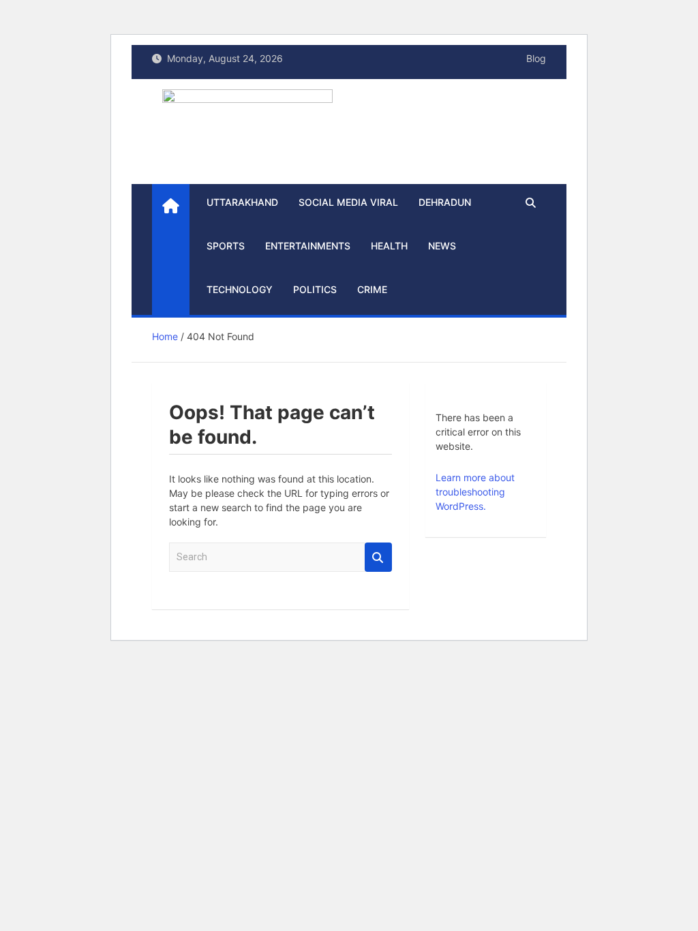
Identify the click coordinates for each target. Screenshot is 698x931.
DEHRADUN (445, 202)
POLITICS (315, 289)
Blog (536, 58)
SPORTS (226, 245)
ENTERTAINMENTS (307, 245)
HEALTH (389, 245)
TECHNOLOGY (240, 289)
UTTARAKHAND (242, 202)
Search (378, 557)
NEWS (442, 245)
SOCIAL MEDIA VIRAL (348, 202)
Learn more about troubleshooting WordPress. (475, 492)
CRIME (372, 289)
